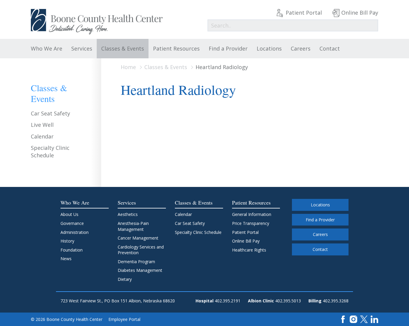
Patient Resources (176, 48)
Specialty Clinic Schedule (50, 151)
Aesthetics (128, 214)
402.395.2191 (227, 301)
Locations (269, 48)
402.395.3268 (336, 301)
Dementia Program (136, 261)
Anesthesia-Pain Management (133, 226)
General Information (251, 214)
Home (128, 67)
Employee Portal (124, 319)
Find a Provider (228, 48)
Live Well (42, 124)
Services (81, 48)
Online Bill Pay (359, 12)
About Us (69, 214)
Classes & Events (122, 48)
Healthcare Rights (249, 250)
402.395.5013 (288, 301)
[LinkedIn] (374, 319)
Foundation (71, 250)
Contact (329, 48)
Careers (300, 48)
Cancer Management (138, 238)
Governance (72, 223)
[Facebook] (343, 319)
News (66, 258)
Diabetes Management (140, 270)
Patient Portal (304, 12)
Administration (74, 232)
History (67, 241)
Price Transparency (250, 223)
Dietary (125, 279)
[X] (364, 319)
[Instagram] (353, 319)
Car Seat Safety (50, 113)
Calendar (42, 136)
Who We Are (46, 48)
